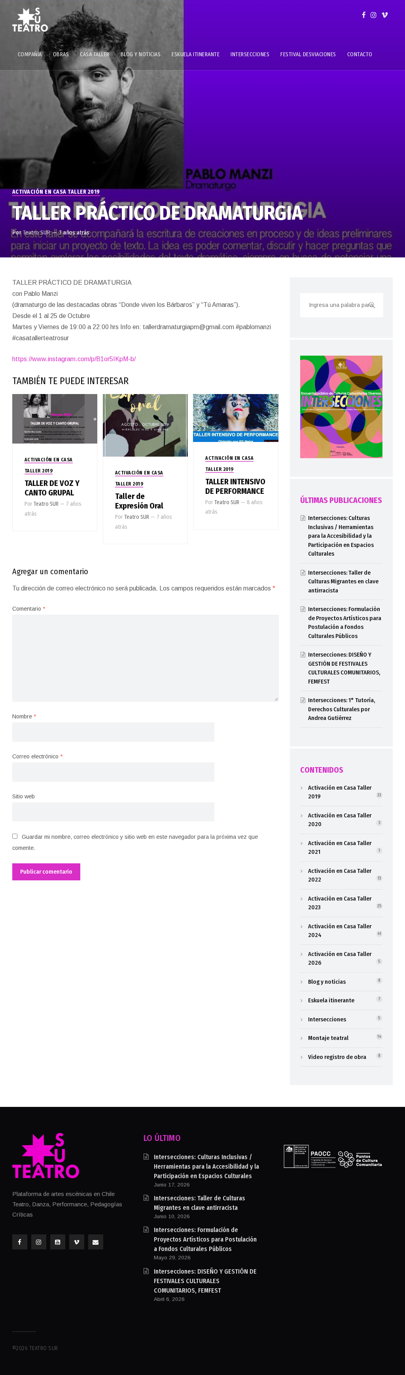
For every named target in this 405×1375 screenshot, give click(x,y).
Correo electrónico (37, 756)
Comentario (28, 609)
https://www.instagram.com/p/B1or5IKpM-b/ (74, 359)
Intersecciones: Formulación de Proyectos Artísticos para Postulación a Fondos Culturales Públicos (205, 1239)
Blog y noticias (327, 981)
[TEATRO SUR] (30, 19)
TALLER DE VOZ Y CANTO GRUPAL (52, 487)
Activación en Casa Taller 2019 (56, 192)
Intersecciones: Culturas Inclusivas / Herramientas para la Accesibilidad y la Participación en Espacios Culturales (341, 535)
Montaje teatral (328, 1038)
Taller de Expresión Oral (139, 500)
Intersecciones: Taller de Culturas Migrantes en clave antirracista (343, 581)
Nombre (24, 716)
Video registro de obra (337, 1057)
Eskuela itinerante (331, 1000)
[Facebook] (364, 15)
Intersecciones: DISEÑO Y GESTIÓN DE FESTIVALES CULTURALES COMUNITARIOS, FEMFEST (205, 1281)
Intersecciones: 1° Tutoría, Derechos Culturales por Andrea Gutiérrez (341, 709)
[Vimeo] (384, 15)
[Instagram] (373, 15)
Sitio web (23, 796)
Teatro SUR (36, 232)
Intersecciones (327, 1019)
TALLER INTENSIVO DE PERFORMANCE (235, 486)
